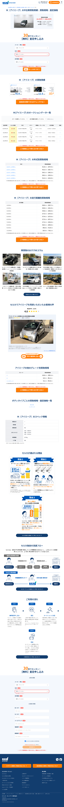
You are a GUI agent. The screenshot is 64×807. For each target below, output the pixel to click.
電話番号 (17, 727)
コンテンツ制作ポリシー (19, 793)
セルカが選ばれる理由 (6, 775)
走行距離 (17, 59)
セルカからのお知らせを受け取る (32, 741)
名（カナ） (17, 714)
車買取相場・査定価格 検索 (21, 7)
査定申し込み (44, 782)
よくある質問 (4, 789)
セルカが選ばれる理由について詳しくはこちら (31, 535)
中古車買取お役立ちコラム (47, 778)
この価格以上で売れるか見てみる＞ (32, 149)
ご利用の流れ (4, 780)
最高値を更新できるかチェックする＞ (32, 102)
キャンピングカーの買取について (48, 780)
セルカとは (4, 773)
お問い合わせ (47, 793)
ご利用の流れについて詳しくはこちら (31, 657)
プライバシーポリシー (10, 793)
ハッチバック (32, 406)
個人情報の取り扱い (32, 744)
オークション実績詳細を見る (49, 350)
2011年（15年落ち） (11, 178)
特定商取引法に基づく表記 (29, 793)
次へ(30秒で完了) (32, 69)
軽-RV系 (32, 404)
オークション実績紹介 (46, 775)
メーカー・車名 (18, 45)
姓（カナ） (17, 708)
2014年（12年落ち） (11, 169)
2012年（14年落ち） (11, 175)
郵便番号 (17, 733)
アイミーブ (32, 7)
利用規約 (26, 744)
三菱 (28, 7)
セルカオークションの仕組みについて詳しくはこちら (31, 589)
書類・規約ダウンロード (40, 793)
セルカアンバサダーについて (27, 775)
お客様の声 (24, 773)
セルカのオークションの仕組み (8, 778)
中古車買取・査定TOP (12, 7)
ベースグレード (10, 381)
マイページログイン (26, 784)
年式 (16, 51)
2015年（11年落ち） (11, 167)
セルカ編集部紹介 (25, 780)
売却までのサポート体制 (7, 784)
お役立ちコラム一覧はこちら (31, 294)
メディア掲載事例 (25, 778)
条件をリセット (50, 119)
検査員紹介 (24, 782)
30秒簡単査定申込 (55, 2)
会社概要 (3, 793)
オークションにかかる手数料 (7, 782)
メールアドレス (18, 720)
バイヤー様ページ (25, 787)
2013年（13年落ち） (11, 172)
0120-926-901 (44, 3)
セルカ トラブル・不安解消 (7, 787)
